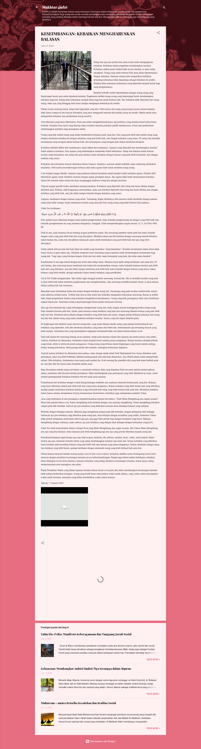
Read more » (153, 659)
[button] (158, 33)
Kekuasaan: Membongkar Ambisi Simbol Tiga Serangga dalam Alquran (86, 668)
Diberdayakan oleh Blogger (102, 741)
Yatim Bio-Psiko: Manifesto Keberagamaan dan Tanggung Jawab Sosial (86, 634)
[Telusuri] (164, 8)
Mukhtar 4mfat (54, 7)
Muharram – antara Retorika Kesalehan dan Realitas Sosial (78, 703)
